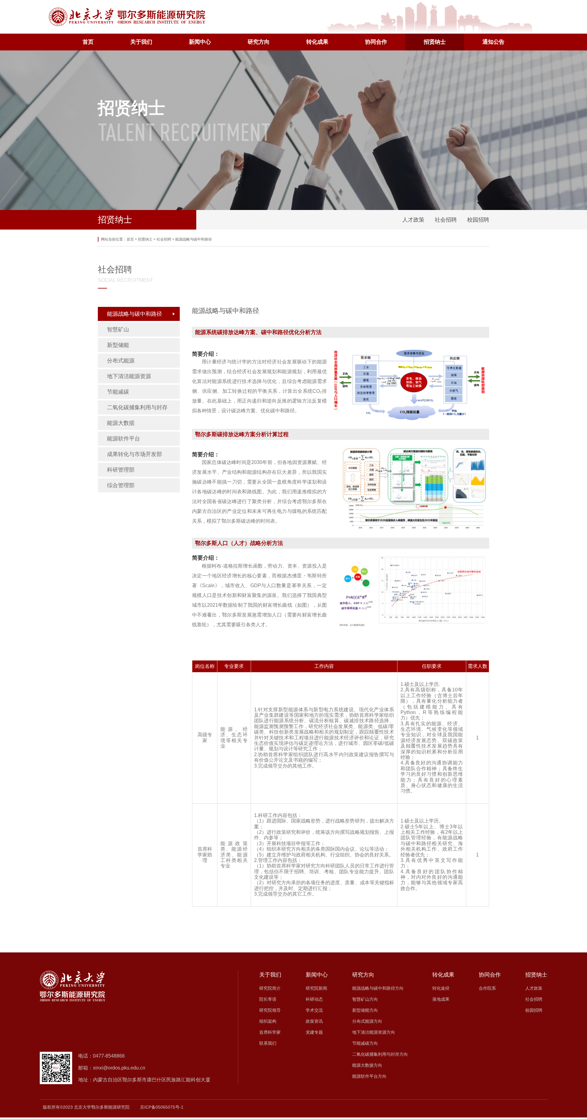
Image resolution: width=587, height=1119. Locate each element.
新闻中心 (200, 42)
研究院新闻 (316, 988)
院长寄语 (267, 999)
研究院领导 (270, 1010)
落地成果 (440, 999)
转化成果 (317, 42)
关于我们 (141, 42)
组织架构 (267, 1021)
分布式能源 (121, 361)
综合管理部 (121, 485)
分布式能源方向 (367, 1021)
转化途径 (440, 988)
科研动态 (314, 999)
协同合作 (376, 42)
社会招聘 (446, 220)
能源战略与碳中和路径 (193, 239)
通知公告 (493, 42)
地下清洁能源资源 (129, 376)
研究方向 (259, 42)
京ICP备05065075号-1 (161, 1107)
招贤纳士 (435, 42)
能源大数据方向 (367, 1065)
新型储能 (118, 345)
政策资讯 (314, 1021)
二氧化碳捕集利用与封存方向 (380, 1054)
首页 (88, 42)
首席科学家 (270, 1032)
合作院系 (487, 988)
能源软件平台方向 (369, 1076)
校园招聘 (478, 220)
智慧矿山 (118, 329)
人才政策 (413, 220)
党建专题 (314, 1032)
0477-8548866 (109, 1055)
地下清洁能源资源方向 (373, 1032)
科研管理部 (121, 470)
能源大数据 (121, 423)
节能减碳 (118, 392)
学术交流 (314, 1010)
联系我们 (267, 1043)
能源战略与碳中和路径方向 (378, 988)
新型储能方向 (365, 1010)
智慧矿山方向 (365, 999)
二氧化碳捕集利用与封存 (137, 407)
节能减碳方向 (365, 1043)
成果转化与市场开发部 (134, 454)
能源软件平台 (123, 439)
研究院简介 (270, 988)
